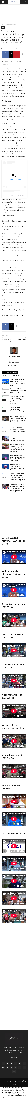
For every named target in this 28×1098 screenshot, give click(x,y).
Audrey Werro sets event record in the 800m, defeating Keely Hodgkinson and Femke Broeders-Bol (17, 447)
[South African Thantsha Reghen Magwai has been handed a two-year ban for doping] (5, 381)
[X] (19, 365)
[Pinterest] (24, 1063)
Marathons (4, 400)
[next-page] (5, 496)
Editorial (7, 24)
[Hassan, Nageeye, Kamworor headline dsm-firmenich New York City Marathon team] (5, 409)
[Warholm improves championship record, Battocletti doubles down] (5, 438)
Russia (21, 315)
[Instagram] (12, 365)
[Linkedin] (15, 365)
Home (2, 24)
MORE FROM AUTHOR (10, 375)
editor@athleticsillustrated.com (14, 1059)
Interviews (4, 392)
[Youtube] (14, 1071)
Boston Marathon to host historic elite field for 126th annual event (20, 339)
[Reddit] (3, 1067)
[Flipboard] (7, 1063)
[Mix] (19, 1063)
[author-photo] (14, 354)
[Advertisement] (14, 517)
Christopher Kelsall (6, 48)
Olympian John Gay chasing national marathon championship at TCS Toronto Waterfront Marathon (18, 400)
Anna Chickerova (9, 315)
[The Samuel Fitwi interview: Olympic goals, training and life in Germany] (5, 390)
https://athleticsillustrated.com (14, 358)
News (3, 420)
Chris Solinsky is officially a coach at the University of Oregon (7, 339)
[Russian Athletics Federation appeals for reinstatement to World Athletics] (5, 466)
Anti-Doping (13, 24)
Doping (16, 315)
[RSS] (7, 1067)
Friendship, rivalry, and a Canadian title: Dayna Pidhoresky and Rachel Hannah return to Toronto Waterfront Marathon (17, 477)
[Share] (11, 1067)
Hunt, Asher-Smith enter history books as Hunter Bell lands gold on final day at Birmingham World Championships (18, 420)
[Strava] (19, 1067)
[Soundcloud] (15, 1067)
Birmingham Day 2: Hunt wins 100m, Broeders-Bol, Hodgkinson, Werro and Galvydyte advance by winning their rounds (17, 488)
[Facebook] (9, 365)
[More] (22, 54)
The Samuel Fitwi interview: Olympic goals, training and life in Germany (18, 390)
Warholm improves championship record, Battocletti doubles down (17, 438)
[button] (2, 2)
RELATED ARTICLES (9, 373)
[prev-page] (3, 496)
